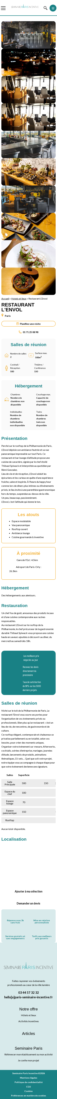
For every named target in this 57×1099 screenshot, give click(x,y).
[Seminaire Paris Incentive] (28, 969)
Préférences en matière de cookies (28, 1095)
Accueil (5, 298)
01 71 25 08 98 (30, 332)
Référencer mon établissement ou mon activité (28, 1054)
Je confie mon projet (28, 1060)
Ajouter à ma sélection (28, 891)
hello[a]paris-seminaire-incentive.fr (28, 997)
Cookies (28, 1091)
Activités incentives (28, 1021)
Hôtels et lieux (28, 1015)
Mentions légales (28, 1077)
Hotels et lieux (18, 298)
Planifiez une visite (30, 323)
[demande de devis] (53, 8)
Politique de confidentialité (29, 1082)
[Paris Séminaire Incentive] (24, 8)
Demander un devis (28, 903)
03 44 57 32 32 (28, 992)
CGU (28, 1086)
